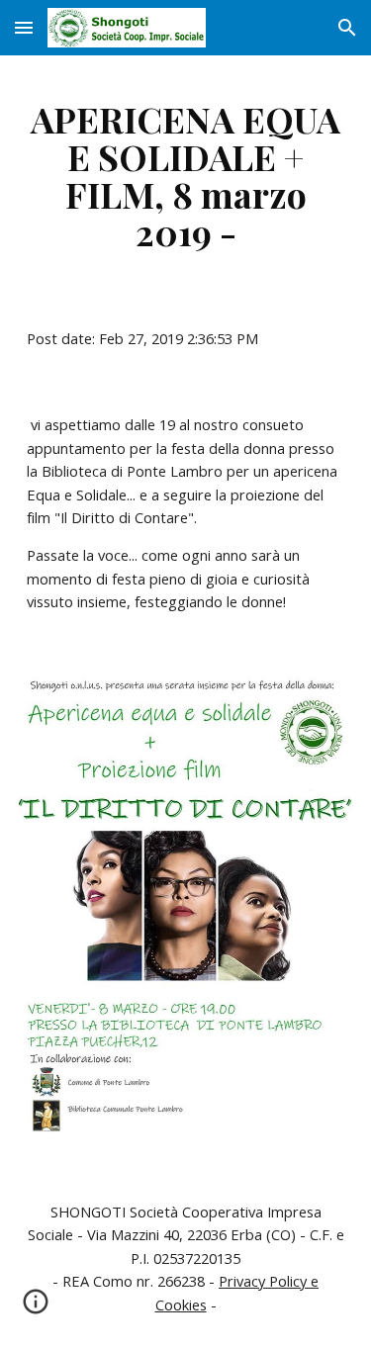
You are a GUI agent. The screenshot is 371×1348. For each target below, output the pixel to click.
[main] (186, 175)
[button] (23, 27)
